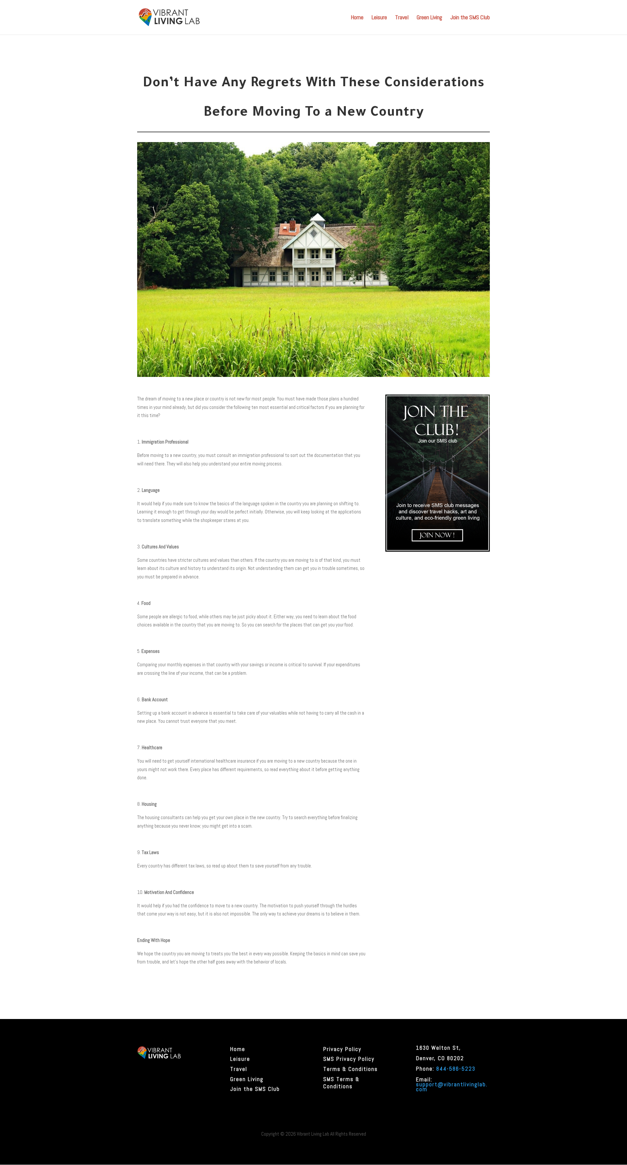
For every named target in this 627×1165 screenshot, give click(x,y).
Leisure (379, 18)
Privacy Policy (342, 1049)
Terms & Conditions (350, 1069)
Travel (402, 18)
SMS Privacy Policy (349, 1058)
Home (357, 18)
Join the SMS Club (470, 18)
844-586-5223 (455, 1068)
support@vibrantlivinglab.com (452, 1087)
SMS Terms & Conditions (341, 1083)
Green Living (429, 18)
